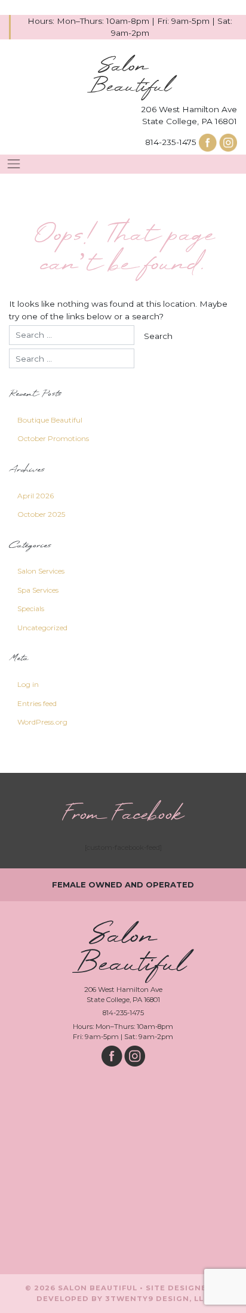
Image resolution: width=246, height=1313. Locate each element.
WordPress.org (42, 721)
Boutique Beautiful (49, 419)
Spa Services (38, 589)
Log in (28, 684)
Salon (129, 77)
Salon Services (40, 570)
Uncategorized (42, 627)
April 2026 (35, 495)
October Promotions (53, 438)
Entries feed (37, 703)
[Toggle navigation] (13, 164)
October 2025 (41, 514)
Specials (30, 608)
